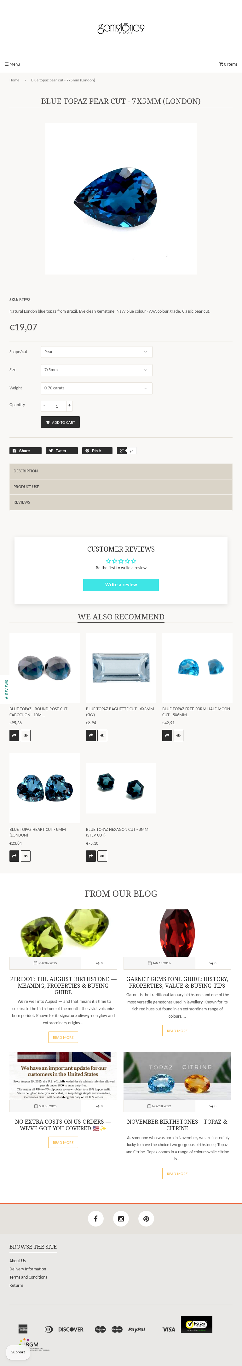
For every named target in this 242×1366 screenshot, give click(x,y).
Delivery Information (27, 1269)
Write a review (121, 585)
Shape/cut (18, 352)
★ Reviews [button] (7, 689)
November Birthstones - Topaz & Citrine (177, 1125)
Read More (63, 1038)
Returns (16, 1285)
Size (12, 370)
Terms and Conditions (28, 1277)
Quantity (17, 405)
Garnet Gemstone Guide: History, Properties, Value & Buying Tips (177, 982)
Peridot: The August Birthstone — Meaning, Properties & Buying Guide (63, 986)
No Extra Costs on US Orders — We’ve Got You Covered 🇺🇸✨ (63, 1125)
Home (14, 80)
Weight (15, 388)
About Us (17, 1261)
